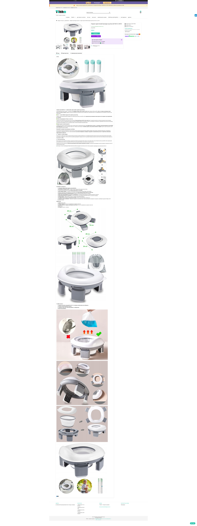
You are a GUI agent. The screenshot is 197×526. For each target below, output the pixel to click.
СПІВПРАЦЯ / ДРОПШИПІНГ (113, 17)
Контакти (94, 17)
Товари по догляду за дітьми (75, 20)
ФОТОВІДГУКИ (123, 17)
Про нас (88, 17)
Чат (193, 523)
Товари (72, 17)
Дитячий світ (67, 20)
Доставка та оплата (81, 17)
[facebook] (56, 496)
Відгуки (129, 17)
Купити (96, 33)
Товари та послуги (61, 20)
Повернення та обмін (102, 17)
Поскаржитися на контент (98, 518)
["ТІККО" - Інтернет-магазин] (61, 11)
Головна (68, 17)
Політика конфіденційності (107, 518)
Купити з (94, 36)
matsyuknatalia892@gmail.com (104, 506)
